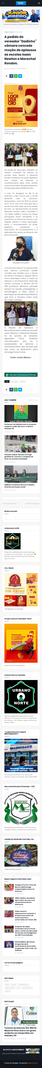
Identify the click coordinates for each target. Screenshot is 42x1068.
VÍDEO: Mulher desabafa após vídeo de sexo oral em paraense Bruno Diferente (25, 901)
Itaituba (22, 381)
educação (18, 32)
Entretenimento (23, 984)
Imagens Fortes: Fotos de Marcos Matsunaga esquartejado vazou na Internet (25, 888)
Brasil (7, 984)
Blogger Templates (20, 1063)
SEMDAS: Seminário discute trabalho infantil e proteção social (19, 486)
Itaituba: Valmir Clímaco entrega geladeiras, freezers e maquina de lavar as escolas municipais (18, 457)
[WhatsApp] (16, 76)
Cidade (13, 984)
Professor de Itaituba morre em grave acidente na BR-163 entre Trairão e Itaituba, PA (20, 426)
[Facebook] (11, 76)
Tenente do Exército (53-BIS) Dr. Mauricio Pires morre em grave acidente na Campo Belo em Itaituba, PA (20, 1032)
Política (7, 991)
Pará (18, 988)
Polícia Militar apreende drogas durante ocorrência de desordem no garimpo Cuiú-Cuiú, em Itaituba (26, 946)
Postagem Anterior (10, 504)
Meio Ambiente (10, 988)
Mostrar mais (33, 400)
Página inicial (9, 32)
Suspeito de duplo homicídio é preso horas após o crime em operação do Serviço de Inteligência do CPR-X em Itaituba (26, 931)
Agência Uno (33, 1063)
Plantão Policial (27, 988)
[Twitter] (20, 76)
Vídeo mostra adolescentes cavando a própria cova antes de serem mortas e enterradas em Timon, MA (26, 915)
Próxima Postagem (32, 504)
